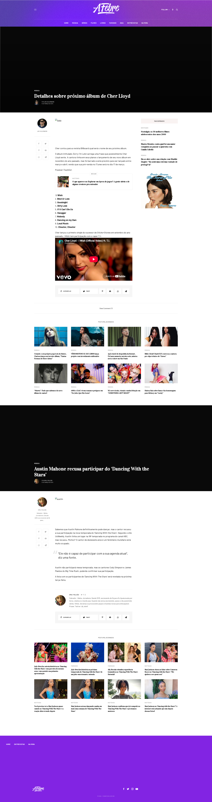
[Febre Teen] (106, 8)
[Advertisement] (106, 766)
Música (36, 90)
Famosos (74, 666)
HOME (8, 744)
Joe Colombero (49, 102)
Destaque (144, 128)
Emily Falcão (48, 480)
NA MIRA (31, 744)
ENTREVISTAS (19, 744)
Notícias (75, 178)
